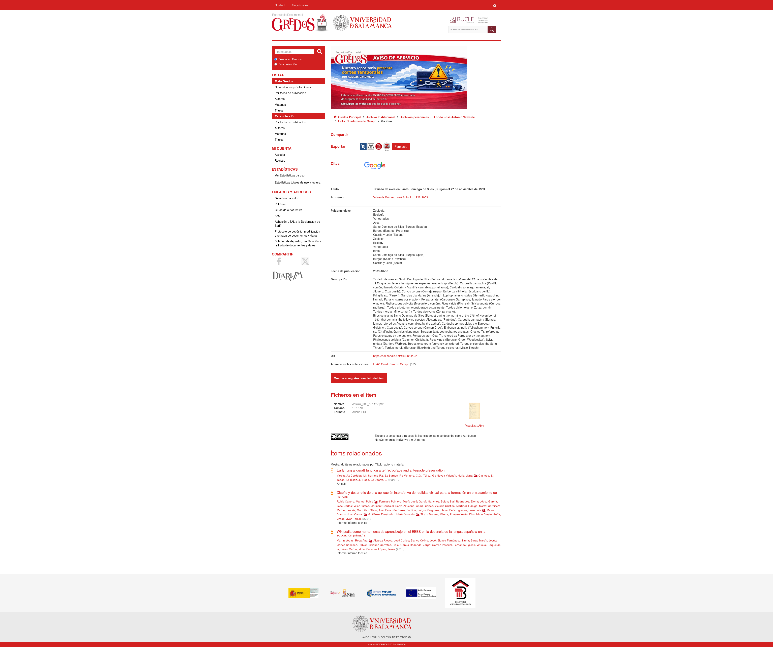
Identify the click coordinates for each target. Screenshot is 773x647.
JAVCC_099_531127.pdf (367, 404)
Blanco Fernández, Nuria (453, 540)
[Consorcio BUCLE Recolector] (472, 20)
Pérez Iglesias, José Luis (465, 510)
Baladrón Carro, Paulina (400, 510)
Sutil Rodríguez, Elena (464, 501)
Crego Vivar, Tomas (349, 519)
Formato (400, 147)
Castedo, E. (485, 475)
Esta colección (287, 64)
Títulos (279, 110)
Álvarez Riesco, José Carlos (391, 540)
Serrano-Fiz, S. (377, 475)
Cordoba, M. (358, 475)
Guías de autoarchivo (288, 210)
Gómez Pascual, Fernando (449, 545)
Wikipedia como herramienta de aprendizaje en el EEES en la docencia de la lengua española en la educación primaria (411, 533)
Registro (280, 160)
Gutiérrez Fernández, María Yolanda (391, 514)
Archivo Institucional (380, 117)
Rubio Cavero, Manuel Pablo (355, 501)
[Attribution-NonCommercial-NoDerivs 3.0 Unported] (350, 437)
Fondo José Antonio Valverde (454, 117)
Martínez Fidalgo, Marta (471, 506)
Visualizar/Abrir (474, 425)
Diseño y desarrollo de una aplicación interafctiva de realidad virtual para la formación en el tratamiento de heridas (417, 494)
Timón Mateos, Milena (434, 514)
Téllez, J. (355, 480)
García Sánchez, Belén (433, 501)
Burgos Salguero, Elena (433, 510)
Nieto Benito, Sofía (488, 514)
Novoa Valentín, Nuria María (455, 475)
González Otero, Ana (370, 510)
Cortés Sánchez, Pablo (351, 545)
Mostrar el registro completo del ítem (359, 378)
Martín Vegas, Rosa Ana (352, 540)
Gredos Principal (349, 117)
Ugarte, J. (381, 480)
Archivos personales (414, 117)
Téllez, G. (429, 475)
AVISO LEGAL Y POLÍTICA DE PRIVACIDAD (386, 637)
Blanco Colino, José (423, 540)
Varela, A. (343, 475)
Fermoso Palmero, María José (398, 501)
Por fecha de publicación (290, 93)
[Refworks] (379, 146)
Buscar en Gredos (290, 59)
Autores (280, 99)
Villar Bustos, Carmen (367, 506)
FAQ (277, 216)
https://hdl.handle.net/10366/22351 (395, 356)
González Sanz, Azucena (398, 506)
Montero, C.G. (413, 475)
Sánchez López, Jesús (380, 549)
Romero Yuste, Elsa (462, 514)
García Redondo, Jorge (415, 545)
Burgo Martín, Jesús (483, 540)
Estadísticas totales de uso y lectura (297, 182)
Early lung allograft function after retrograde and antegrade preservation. (391, 470)
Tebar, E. (342, 480)
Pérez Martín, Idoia (353, 549)
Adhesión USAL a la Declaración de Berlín (297, 223)
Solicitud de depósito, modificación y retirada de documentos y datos (298, 243)
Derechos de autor (287, 198)
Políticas (280, 204)
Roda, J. (367, 480)
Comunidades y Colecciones (293, 87)
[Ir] (319, 51)
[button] (494, 5)
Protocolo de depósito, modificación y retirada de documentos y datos (297, 233)
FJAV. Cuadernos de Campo (357, 121)
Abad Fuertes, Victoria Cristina (435, 506)
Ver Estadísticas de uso (290, 175)
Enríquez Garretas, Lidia (383, 545)
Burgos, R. (395, 475)
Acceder (280, 155)
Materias (280, 105)
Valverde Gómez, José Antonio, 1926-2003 (400, 197)
